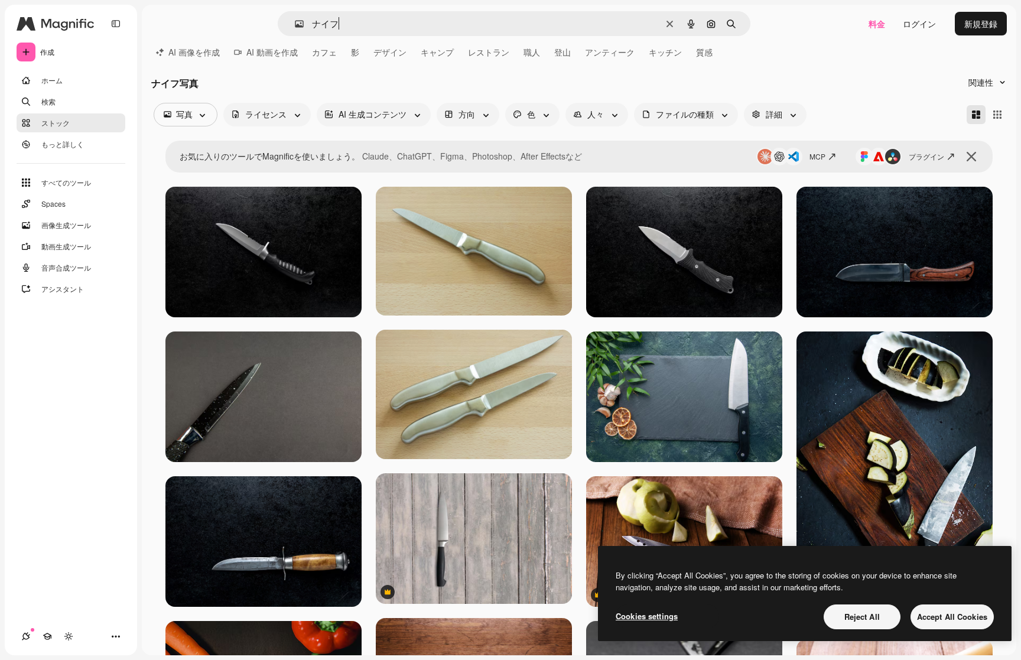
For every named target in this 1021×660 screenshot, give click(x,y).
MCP (817, 156)
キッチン (665, 52)
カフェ (324, 52)
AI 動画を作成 (272, 52)
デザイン (390, 52)
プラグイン (926, 156)
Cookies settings (647, 616)
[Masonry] (976, 114)
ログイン (919, 24)
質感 (704, 52)
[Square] (997, 114)
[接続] (26, 636)
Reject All (862, 616)
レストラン (488, 52)
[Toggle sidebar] (115, 23)
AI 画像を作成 (194, 52)
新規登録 (980, 24)
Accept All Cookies (952, 616)
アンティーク (610, 52)
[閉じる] (971, 156)
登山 (562, 52)
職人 (531, 52)
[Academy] (47, 636)
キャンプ (437, 52)
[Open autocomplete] (294, 23)
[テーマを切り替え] (68, 636)
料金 (877, 24)
